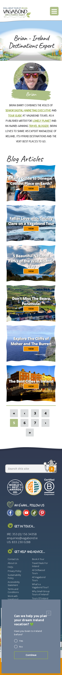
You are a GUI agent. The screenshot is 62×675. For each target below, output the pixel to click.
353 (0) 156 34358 (24, 534)
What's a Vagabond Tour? (40, 586)
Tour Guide (15, 115)
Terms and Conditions (13, 590)
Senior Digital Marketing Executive (28, 110)
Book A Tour (38, 559)
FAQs (10, 567)
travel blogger (39, 126)
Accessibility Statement (14, 583)
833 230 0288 (21, 542)
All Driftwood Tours (38, 572)
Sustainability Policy (14, 576)
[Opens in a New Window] (10, 515)
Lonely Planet (42, 120)
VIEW (31, 188)
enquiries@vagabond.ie (22, 538)
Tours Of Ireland (40, 598)
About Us (12, 563)
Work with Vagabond (13, 598)
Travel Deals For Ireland (40, 564)
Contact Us (13, 559)
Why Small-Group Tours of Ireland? (41, 593)
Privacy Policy (14, 571)
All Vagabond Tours (38, 579)
